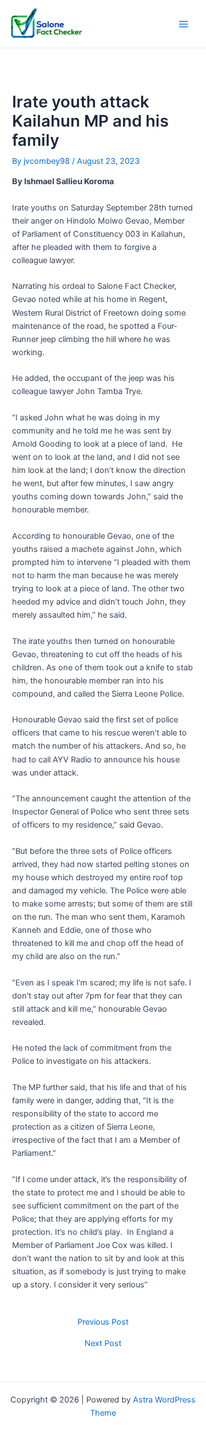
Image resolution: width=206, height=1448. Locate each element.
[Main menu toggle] (183, 24)
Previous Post (103, 1322)
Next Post (103, 1343)
